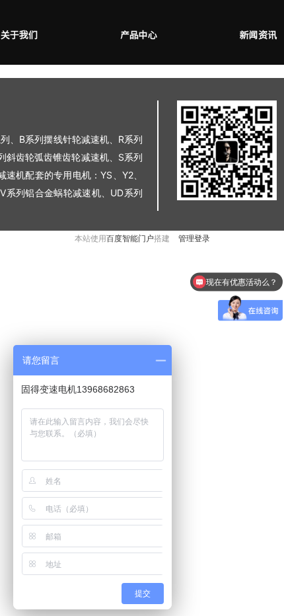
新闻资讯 (258, 35)
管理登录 (194, 238)
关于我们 (19, 35)
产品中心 (138, 35)
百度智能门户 (130, 238)
